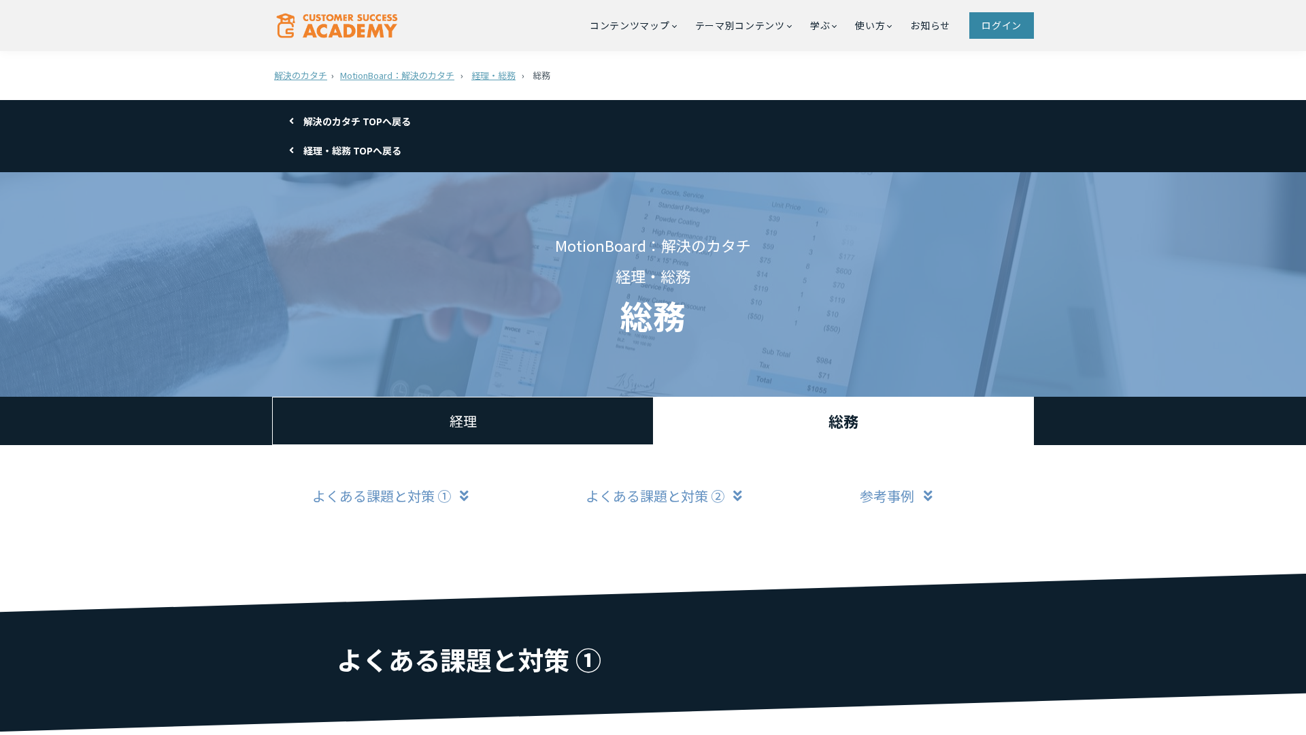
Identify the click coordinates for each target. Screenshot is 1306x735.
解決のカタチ (300, 75)
